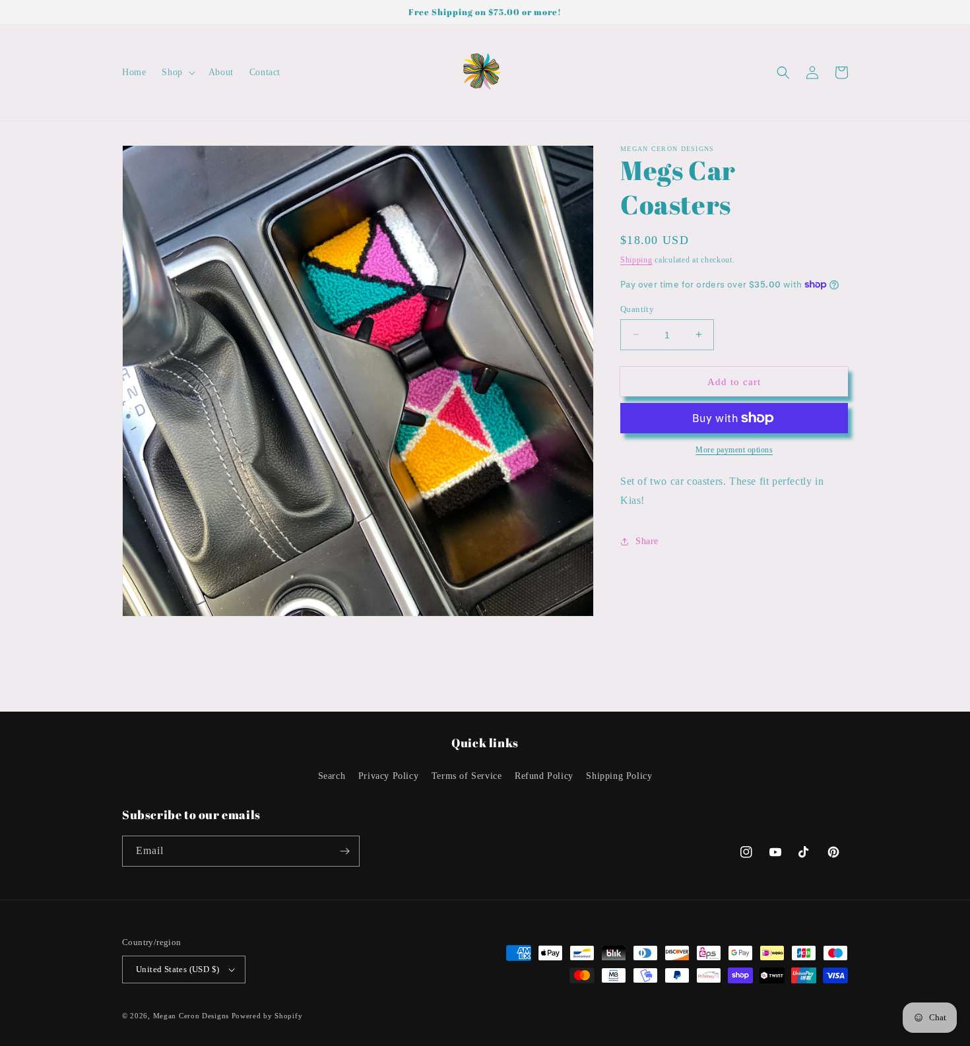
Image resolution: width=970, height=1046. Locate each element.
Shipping (636, 259)
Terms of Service (467, 776)
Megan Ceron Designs (191, 1016)
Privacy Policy (388, 776)
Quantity (637, 308)
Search (332, 776)
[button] (177, 72)
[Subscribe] (344, 851)
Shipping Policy (619, 776)
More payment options (734, 449)
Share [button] (647, 541)
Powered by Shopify (267, 1016)
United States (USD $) (177, 969)
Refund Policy (544, 776)
